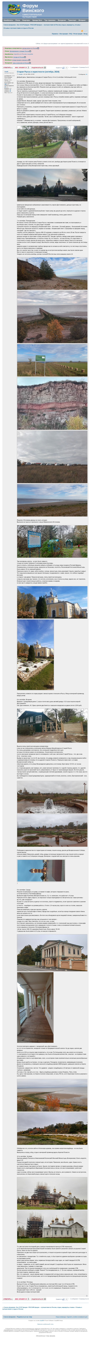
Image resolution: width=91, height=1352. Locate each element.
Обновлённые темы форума (45, 1336)
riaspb (20, 74)
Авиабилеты (8, 20)
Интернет (82, 20)
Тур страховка (49, 20)
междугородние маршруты (20, 60)
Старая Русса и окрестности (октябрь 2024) (38, 72)
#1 (86, 74)
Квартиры (26, 20)
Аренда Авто (37, 20)
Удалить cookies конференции (77, 1317)
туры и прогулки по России (21, 63)
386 (6, 84)
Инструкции (63, 34)
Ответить (5, 66)
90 (5, 87)
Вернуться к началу (86, 1295)
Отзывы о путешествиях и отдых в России (19, 28)
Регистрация (77, 34)
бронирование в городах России (19, 51)
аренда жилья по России (29, 48)
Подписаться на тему (36, 66)
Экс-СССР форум (23, 25)
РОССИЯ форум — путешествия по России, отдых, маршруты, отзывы (55, 25)
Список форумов (10, 25)
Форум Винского (33, 8)
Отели (17, 20)
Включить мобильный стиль (45, 1324)
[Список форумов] (12, 9)
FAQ (70, 34)
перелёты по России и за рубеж (23, 54)
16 (10, 89)
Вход (85, 34)
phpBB (42, 1320)
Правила (55, 34)
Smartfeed (82, 31)
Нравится (17, 66)
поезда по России (18, 57)
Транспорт (72, 20)
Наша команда (61, 1317)
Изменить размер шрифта (85, 31)
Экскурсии (62, 20)
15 (10, 91)
